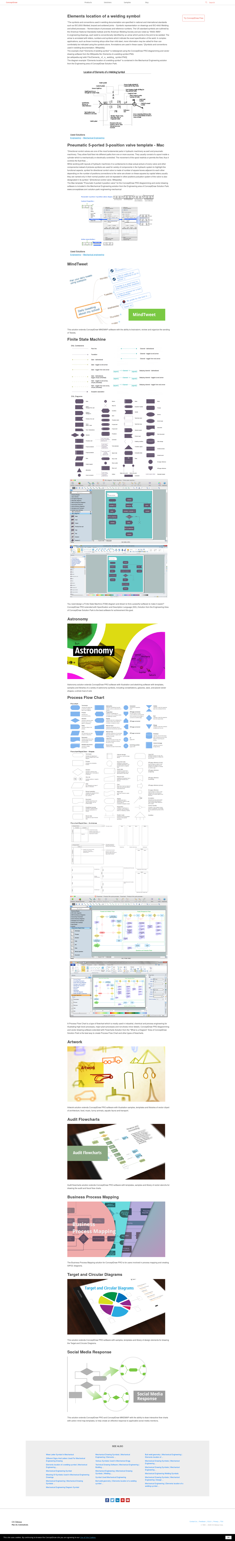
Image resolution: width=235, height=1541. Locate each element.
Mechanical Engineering (93, 138)
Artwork (74, 1041)
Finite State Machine (86, 339)
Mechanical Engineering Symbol (59, 1470)
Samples (127, 2)
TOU (221, 1521)
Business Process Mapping (93, 1197)
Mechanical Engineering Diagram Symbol (62, 1487)
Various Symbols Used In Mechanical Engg (112, 1460)
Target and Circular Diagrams (94, 1274)
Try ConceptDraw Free (193, 18)
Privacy (215, 1521)
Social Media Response (89, 1352)
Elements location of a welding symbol (103, 16)
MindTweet (77, 264)
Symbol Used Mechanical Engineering (110, 1477)
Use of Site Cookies (88, 1537)
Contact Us (193, 1521)
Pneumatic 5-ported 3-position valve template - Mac (115, 145)
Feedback (202, 1521)
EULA (209, 1521)
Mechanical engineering (93, 254)
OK (228, 1537)
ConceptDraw (11, 2)
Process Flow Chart (85, 697)
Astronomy (77, 619)
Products (88, 2)
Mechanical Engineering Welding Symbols (162, 1473)
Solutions (108, 2)
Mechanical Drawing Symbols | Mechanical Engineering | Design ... (162, 1478)
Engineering (75, 138)
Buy (146, 2)
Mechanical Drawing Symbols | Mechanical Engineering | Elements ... (112, 1455)
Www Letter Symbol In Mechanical (60, 1454)
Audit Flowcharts (83, 1119)
